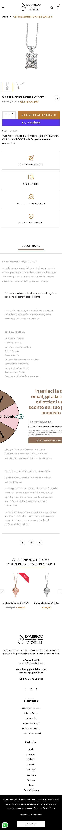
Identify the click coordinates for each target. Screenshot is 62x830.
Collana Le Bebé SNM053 (46, 602)
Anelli (31, 749)
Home (5, 16)
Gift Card (31, 769)
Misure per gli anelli (31, 708)
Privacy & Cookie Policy (31, 814)
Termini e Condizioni (31, 733)
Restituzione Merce (31, 728)
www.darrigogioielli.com (31, 672)
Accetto (31, 824)
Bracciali (31, 754)
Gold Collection (31, 790)
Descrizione (31, 246)
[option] (31, 51)
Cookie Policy (31, 718)
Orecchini (31, 774)
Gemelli (31, 764)
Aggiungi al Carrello (39, 115)
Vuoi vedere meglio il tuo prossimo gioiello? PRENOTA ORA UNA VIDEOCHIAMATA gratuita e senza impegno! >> (30, 139)
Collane (31, 759)
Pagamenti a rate (31, 723)
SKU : (5, 130)
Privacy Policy (31, 713)
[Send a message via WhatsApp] (5, 825)
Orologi (31, 780)
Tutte (31, 785)
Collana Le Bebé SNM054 (15, 602)
